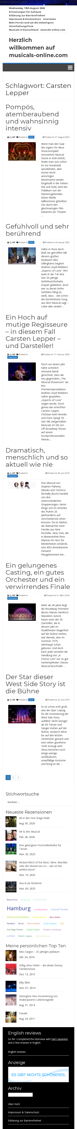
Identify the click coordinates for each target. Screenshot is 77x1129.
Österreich (12, 357)
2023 (31, 137)
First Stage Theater (15, 929)
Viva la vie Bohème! (30, 883)
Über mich (14, 1104)
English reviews (17, 1051)
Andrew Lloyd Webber (18, 917)
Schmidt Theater (59, 909)
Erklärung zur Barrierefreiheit (27, 15)
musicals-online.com (52, 29)
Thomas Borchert (39, 917)
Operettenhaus (42, 936)
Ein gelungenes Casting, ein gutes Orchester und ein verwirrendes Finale (38, 576)
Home (3, 1)
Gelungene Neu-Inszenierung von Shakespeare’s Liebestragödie (38, 997)
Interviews (49, 19)
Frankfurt (11, 923)
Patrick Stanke (33, 923)
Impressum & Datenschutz (25, 19)
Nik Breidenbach (40, 899)
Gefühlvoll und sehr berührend (37, 229)
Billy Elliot (24, 982)
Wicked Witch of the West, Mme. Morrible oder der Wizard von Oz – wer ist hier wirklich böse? (43, 866)
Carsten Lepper (33, 929)
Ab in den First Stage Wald (34, 818)
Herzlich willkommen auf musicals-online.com (38, 48)
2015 (31, 699)
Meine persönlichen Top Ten (36, 945)
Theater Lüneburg (52, 929)
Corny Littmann (50, 923)
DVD (62, 923)
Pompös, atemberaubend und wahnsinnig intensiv (32, 117)
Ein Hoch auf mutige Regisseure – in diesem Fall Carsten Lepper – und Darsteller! (37, 331)
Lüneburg (25, 899)
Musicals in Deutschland (23, 29)
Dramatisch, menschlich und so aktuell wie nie (37, 457)
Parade (23, 1013)
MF (13, 137)
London (11, 935)
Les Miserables (40, 909)
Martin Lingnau (25, 936)
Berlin (21, 923)
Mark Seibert (55, 917)
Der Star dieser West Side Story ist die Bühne (36, 684)
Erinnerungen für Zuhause (25, 11)
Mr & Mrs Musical (29, 831)
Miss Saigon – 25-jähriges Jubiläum (39, 951)
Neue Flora (12, 899)
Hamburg (19, 908)
